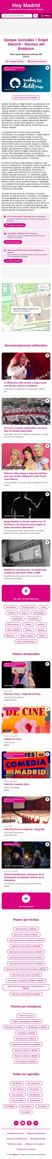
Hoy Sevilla (34, 1089)
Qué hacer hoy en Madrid (26, 929)
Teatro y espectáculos (26, 641)
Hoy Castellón (17, 1100)
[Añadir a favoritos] (47, 68)
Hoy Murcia (42, 1106)
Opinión (41, 630)
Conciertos (9, 89)
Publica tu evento (15, 1144)
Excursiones (34, 618)
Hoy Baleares (34, 1095)
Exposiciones (13, 624)
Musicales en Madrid (13, 1027)
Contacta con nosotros (26, 1149)
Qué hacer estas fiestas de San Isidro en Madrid (26, 969)
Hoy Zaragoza (17, 1095)
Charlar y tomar (28, 607)
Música (29, 630)
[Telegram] (22, 1123)
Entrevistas (17, 618)
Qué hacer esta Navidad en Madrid (26, 994)
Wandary (16, 1154)
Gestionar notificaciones (17, 1139)
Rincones (10, 636)
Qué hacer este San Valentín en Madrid (26, 958)
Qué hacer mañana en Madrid (26, 935)
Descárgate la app (37, 1139)
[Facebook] (29, 1123)
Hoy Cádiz (26, 1112)
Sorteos (42, 636)
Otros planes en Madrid (26, 1062)
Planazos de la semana (35, 1144)
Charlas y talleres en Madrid (26, 1050)
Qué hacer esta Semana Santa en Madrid (26, 963)
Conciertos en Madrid (26, 1033)
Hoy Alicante (35, 1100)
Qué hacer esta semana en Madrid (26, 946)
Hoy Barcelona (34, 1083)
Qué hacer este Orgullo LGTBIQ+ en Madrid (26, 981)
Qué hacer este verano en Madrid (26, 975)
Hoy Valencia (18, 1089)
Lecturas (41, 624)
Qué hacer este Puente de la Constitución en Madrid (26, 987)
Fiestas (28, 624)
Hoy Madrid (17, 1083)
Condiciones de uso (15, 1133)
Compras (11, 613)
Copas (24, 613)
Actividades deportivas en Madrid (26, 1044)
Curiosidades (38, 613)
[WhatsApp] (16, 1123)
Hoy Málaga (10, 1106)
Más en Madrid (13, 630)
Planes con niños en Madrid (26, 1056)
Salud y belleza (27, 636)
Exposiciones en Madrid (26, 1039)
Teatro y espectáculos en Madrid (26, 1021)
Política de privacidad (36, 1133)
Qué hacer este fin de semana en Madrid (26, 940)
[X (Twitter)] (35, 1123)
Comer (43, 607)
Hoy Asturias (26, 1106)
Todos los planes (26, 1016)
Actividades (11, 607)
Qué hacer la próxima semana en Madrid (26, 952)
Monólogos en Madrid (38, 1027)
